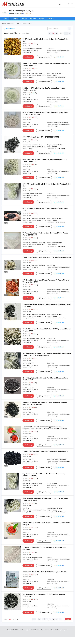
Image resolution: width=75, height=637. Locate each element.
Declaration (56, 629)
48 (17, 619)
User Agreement (48, 629)
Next (67, 619)
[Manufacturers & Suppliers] (13, 3)
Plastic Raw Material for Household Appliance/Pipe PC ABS (44, 572)
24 (10, 619)
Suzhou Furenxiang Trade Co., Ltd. (21, 11)
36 (14, 619)
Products (15, 18)
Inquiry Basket (60, 57)
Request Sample (45, 57)
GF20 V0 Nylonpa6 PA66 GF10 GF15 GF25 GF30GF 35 (41, 137)
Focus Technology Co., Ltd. (25, 629)
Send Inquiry (28, 57)
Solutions (33, 18)
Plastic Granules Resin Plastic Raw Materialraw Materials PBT (45, 451)
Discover (41, 18)
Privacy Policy (64, 629)
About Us (24, 18)
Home (5, 18)
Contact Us (51, 18)
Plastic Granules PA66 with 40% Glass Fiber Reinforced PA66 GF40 (46, 257)
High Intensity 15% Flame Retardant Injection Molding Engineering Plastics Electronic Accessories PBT (46, 354)
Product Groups (10, 28)
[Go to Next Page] (69, 33)
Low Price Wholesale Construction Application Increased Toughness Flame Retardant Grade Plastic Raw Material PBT (44, 428)
